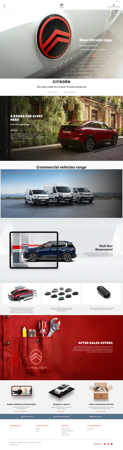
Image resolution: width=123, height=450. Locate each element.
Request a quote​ (66, 434)
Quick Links (65, 425)
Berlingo (38, 429)
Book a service (90, 429)
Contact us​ (64, 432)
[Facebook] (105, 444)
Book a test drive (66, 429)
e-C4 (11, 429)
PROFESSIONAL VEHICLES (42, 425)
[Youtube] (108, 444)
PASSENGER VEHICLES (15, 425)
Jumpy (37, 431)
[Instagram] (111, 444)
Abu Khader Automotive (67, 431)
